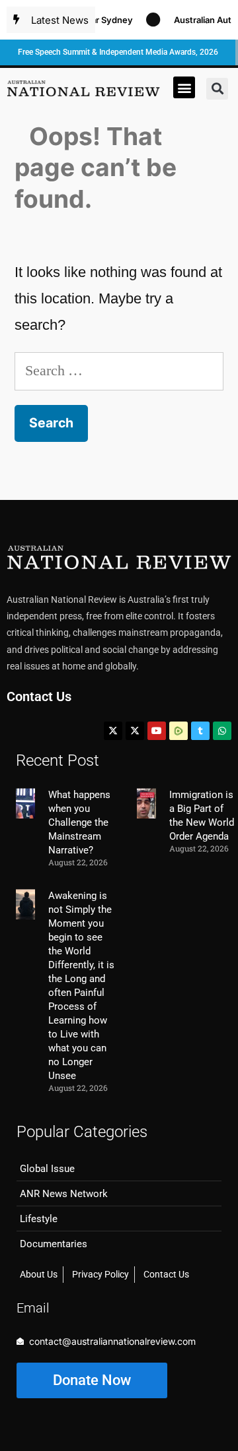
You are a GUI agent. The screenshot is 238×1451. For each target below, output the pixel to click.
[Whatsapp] (222, 731)
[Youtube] (156, 731)
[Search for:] (119, 370)
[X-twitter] (113, 731)
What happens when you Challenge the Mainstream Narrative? (79, 822)
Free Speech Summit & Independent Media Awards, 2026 (118, 52)
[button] (184, 87)
